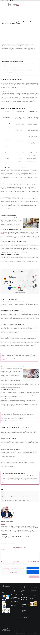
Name (2, 561)
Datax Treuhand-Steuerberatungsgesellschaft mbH (16, 598)
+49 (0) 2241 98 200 (15, 590)
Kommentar (3, 549)
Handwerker (23, 594)
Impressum (26, 633)
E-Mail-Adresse (16, 561)
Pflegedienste (23, 590)
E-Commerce (23, 591)
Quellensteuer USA (24, 600)
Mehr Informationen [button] (13, 572)
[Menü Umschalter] (33, 4)
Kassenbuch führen (24, 611)
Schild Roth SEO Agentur (32, 633)
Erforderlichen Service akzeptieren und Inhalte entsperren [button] (32, 572)
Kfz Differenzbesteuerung (25, 604)
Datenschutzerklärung (19, 633)
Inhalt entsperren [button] (32, 567)
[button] (20, 493)
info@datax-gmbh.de (15, 591)
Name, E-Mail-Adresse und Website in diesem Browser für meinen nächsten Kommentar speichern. (32, 563)
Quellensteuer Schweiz (24, 607)
